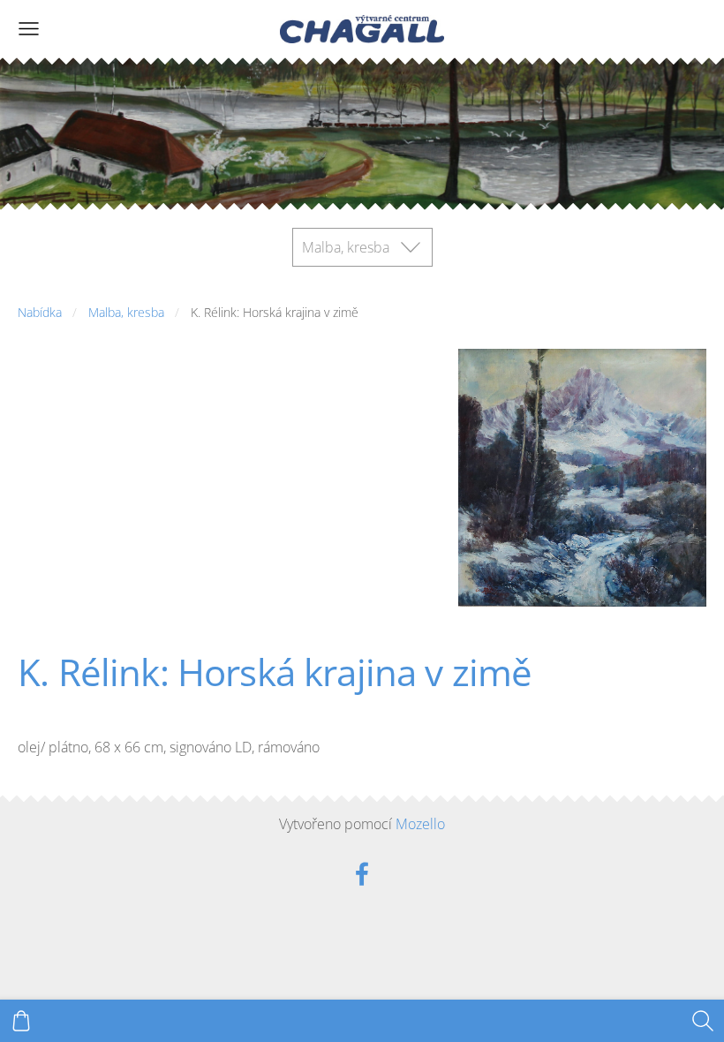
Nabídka (40, 312)
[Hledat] (703, 1021)
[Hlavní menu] (28, 28)
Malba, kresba (126, 312)
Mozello (420, 824)
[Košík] (21, 1021)
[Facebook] (362, 873)
